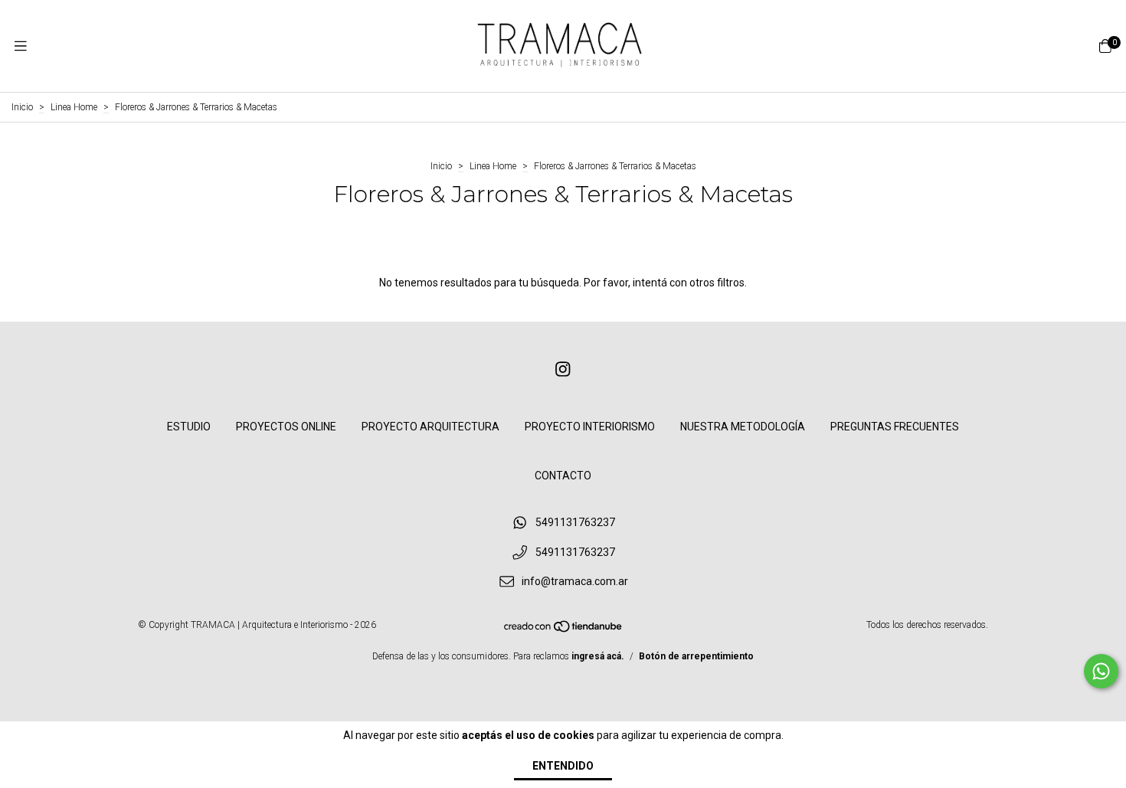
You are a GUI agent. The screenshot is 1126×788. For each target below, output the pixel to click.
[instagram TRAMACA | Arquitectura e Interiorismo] (563, 369)
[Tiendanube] (563, 630)
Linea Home (74, 107)
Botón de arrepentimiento (696, 656)
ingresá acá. (597, 656)
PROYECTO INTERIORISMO (590, 426)
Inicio (22, 107)
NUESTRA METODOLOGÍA (742, 426)
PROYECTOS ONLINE (286, 426)
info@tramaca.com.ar (575, 582)
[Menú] (20, 46)
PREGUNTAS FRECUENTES (894, 426)
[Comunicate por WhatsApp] (1101, 671)
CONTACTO (563, 475)
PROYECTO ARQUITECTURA (430, 426)
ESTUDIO (189, 426)
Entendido (563, 766)
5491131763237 (575, 522)
